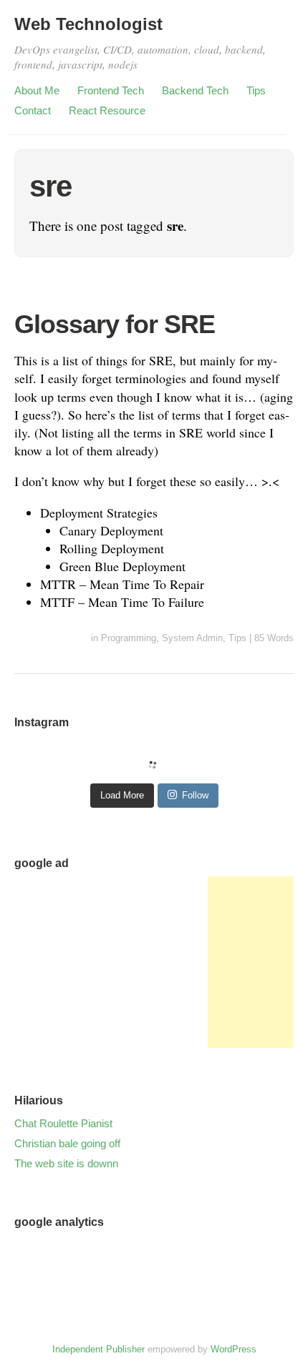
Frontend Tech (110, 90)
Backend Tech (195, 90)
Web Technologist (88, 24)
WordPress (233, 1349)
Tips (256, 90)
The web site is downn (66, 1163)
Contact (32, 110)
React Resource (107, 110)
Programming (128, 638)
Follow (195, 795)
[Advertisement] (251, 962)
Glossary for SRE (114, 324)
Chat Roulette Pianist (63, 1123)
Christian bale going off (67, 1143)
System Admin (192, 638)
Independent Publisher (98, 1349)
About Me (36, 90)
